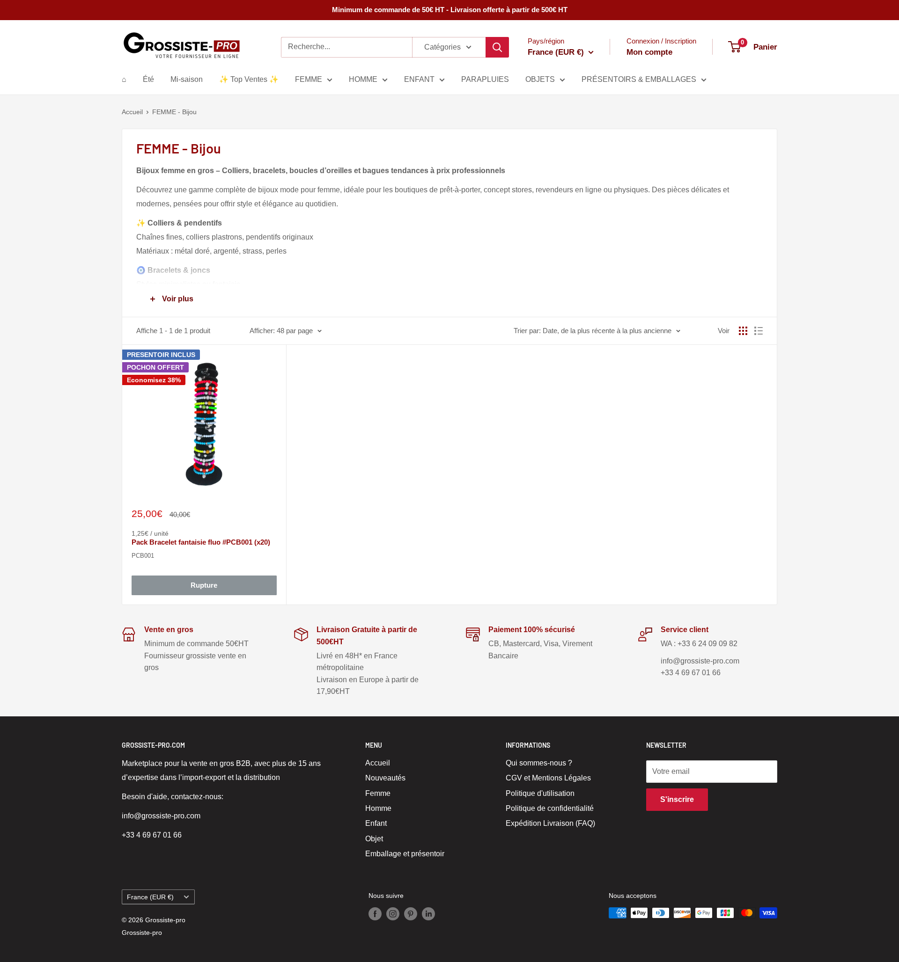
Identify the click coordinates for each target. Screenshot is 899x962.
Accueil (132, 112)
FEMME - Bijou (174, 112)
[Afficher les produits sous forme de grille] (743, 331)
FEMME (308, 79)
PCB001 (143, 555)
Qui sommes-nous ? (539, 763)
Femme (378, 793)
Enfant (376, 823)
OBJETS (540, 79)
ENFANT (419, 79)
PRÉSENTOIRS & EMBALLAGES (639, 79)
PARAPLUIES (485, 79)
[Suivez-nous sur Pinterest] (410, 913)
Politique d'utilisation (540, 793)
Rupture (204, 585)
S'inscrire (677, 799)
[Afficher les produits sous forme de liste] (758, 331)
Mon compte (649, 52)
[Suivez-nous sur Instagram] (392, 913)
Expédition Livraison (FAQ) (550, 823)
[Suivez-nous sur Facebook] (375, 913)
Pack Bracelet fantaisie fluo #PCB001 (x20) (201, 542)
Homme (378, 808)
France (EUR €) (150, 897)
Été (148, 79)
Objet (374, 839)
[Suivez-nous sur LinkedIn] (428, 913)
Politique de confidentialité (550, 808)
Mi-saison (186, 79)
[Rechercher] (497, 47)
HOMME (363, 79)
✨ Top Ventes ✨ (249, 79)
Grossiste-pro (142, 932)
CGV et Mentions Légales (548, 778)
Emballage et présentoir (404, 854)
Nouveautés (385, 778)
